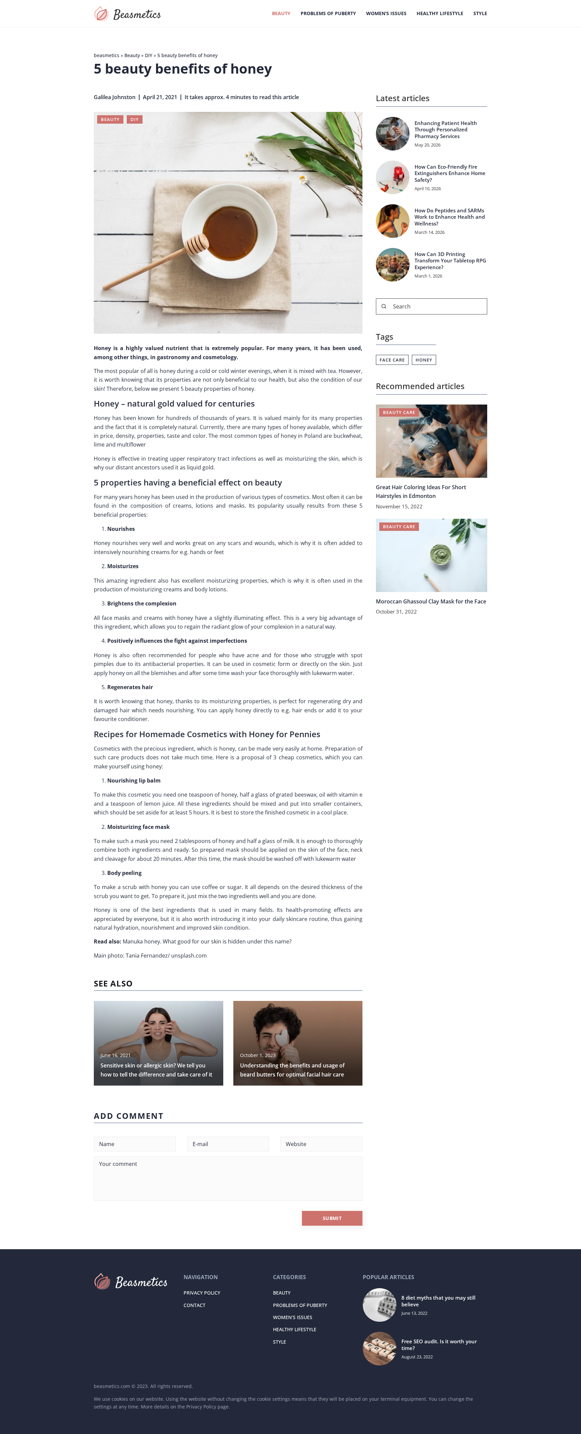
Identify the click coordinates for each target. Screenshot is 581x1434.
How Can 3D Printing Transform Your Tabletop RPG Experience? (450, 260)
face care (392, 360)
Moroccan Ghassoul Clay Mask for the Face (431, 601)
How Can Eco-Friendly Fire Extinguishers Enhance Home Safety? (450, 173)
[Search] (384, 306)
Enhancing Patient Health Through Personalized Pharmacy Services (446, 129)
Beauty (281, 13)
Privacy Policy (202, 1293)
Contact (194, 1305)
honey (424, 360)
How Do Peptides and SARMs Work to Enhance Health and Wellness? (450, 217)
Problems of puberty (328, 13)
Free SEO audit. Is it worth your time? (439, 1344)
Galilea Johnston (114, 97)
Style (480, 13)
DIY (134, 119)
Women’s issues (386, 13)
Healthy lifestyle (440, 13)
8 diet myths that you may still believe (438, 1301)
